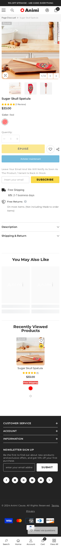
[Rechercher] (12, 10)
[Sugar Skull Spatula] (30, 351)
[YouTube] (41, 480)
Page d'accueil (9, 17)
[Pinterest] (23, 480)
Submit (47, 467)
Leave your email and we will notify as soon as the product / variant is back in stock (30, 171)
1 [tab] (31, 396)
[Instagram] (15, 480)
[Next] (56, 76)
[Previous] (50, 76)
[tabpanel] (30, 364)
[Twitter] (49, 480)
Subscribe (45, 179)
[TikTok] (32, 480)
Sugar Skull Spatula (30, 368)
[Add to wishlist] (50, 149)
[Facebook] (6, 480)
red (30, 388)
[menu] (4, 10)
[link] (16, 306)
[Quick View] (41, 346)
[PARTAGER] (56, 149)
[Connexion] (47, 10)
